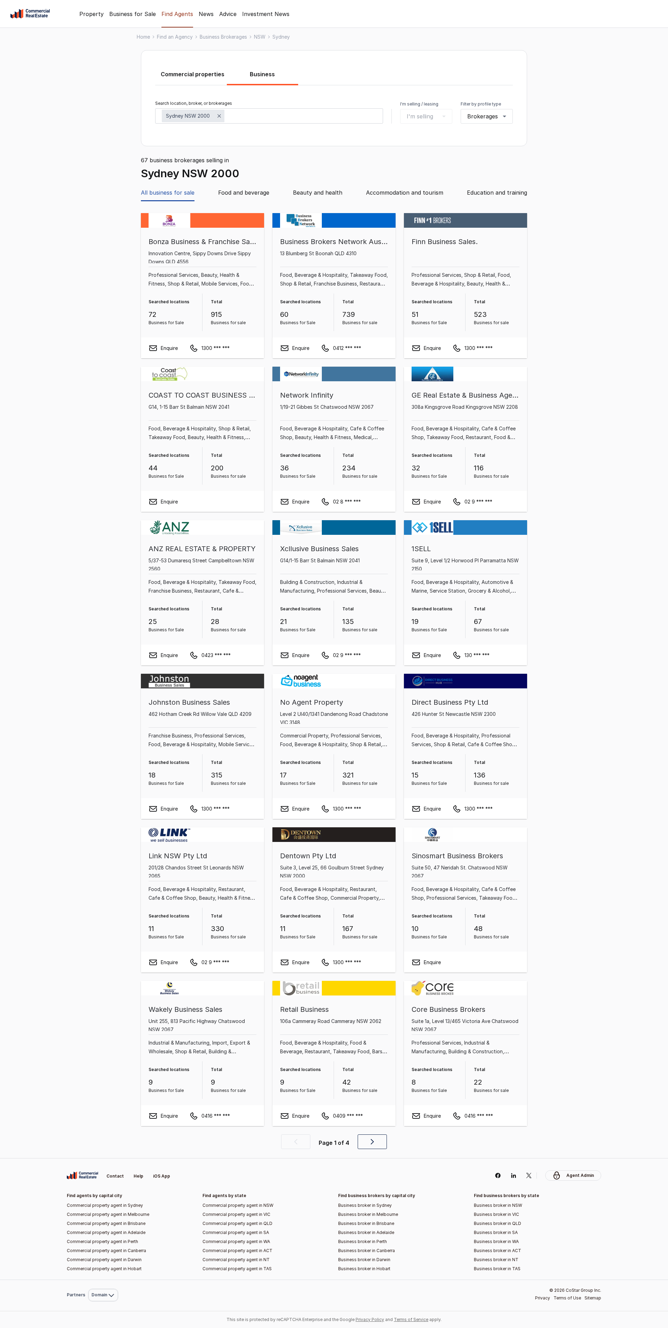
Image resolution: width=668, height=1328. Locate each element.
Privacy (542, 1297)
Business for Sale (132, 13)
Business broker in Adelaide (366, 1232)
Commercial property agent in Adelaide (106, 1232)
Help (138, 1176)
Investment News (265, 13)
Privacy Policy (370, 1319)
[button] (295, 1141)
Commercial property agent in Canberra (106, 1250)
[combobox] (269, 116)
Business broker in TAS (497, 1268)
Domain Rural (102, 1279)
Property (91, 13)
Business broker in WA (496, 1241)
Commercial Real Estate (30, 14)
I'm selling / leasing (419, 104)
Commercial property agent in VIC (236, 1214)
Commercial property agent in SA (235, 1232)
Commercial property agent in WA (236, 1241)
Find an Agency (175, 37)
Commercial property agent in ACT (237, 1250)
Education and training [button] (497, 192)
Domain (102, 1160)
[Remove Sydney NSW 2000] (219, 116)
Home (143, 37)
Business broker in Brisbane (366, 1223)
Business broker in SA (496, 1232)
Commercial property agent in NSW (237, 1205)
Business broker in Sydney (365, 1205)
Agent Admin (580, 1175)
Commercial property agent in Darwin (104, 1259)
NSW (259, 37)
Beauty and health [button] (317, 192)
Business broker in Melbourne (368, 1214)
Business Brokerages (223, 37)
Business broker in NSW (498, 1205)
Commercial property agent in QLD (237, 1223)
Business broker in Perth (362, 1241)
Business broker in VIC (496, 1214)
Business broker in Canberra (366, 1250)
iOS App (161, 1176)
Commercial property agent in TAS (237, 1268)
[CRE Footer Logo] (82, 1175)
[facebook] (498, 1175)
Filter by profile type (481, 104)
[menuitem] (103, 1160)
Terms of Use (567, 1297)
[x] (529, 1175)
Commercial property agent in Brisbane (106, 1223)
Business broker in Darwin (364, 1259)
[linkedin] (513, 1175)
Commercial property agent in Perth (102, 1241)
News (206, 13)
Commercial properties (192, 74)
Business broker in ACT (497, 1250)
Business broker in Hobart (364, 1268)
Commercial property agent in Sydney (105, 1205)
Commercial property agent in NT (236, 1259)
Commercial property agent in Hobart (104, 1268)
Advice (228, 13)
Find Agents (177, 13)
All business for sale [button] (167, 192)
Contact (115, 1176)
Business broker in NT (496, 1259)
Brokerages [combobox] (482, 116)
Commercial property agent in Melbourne (108, 1214)
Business (262, 74)
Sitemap (592, 1297)
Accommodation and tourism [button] (404, 192)
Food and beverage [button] (243, 192)
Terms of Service (411, 1319)
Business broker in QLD (497, 1223)
